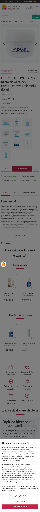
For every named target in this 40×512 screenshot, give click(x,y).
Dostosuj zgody (20, 501)
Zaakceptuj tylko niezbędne (20, 496)
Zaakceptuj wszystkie (20, 506)
